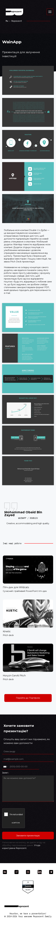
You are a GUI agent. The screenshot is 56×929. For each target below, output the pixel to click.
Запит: (5, 772)
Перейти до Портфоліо (28, 698)
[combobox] (5, 766)
